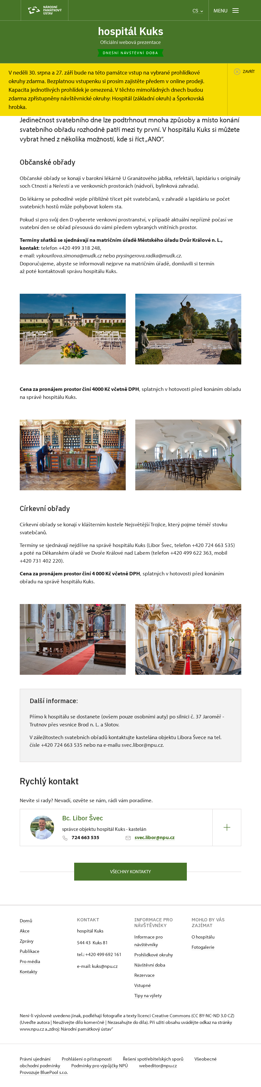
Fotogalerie (203, 947)
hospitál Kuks (130, 31)
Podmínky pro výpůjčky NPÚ (100, 1065)
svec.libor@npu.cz (155, 837)
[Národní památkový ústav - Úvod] (44, 10)
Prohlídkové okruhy (153, 955)
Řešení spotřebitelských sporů (153, 1059)
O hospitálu (203, 937)
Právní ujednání (36, 1059)
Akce (25, 931)
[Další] (231, 455)
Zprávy (26, 941)
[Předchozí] (30, 455)
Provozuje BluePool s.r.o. (44, 1072)
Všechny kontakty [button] (130, 871)
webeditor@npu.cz (158, 1065)
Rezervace (144, 975)
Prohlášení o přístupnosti (87, 1059)
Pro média (30, 961)
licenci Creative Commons (164, 1015)
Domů (26, 921)
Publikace (29, 951)
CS (196, 11)
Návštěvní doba (149, 965)
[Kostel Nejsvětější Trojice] (188, 639)
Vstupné (142, 985)
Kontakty (28, 971)
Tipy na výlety (148, 995)
